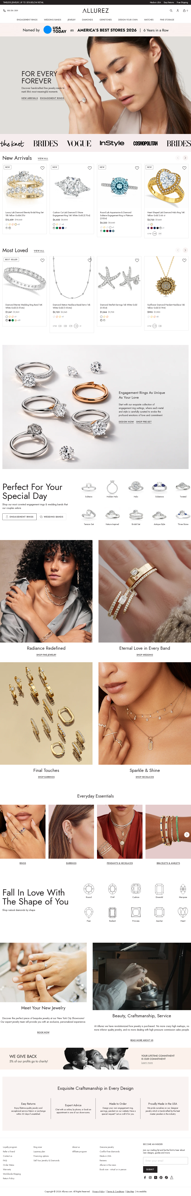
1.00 (76, 326)
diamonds (7, 320)
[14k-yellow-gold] (10, 224)
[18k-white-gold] (60, 224)
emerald (12, 320)
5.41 (160, 234)
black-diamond (10, 320)
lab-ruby (60, 228)
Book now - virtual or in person (113, 1169)
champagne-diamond (15, 320)
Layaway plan (39, 1151)
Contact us (7, 1156)
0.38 (160, 326)
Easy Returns (169, 2)
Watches (149, 19)
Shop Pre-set (144, 422)
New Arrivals (29, 98)
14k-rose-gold (12, 224)
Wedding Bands (52, 19)
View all (43, 158)
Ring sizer (38, 1147)
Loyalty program (10, 1147)
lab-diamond (10, 228)
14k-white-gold (7, 224)
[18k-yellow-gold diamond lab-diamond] (15, 224)
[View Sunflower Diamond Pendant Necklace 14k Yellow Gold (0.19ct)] (166, 278)
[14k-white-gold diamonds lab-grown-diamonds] (101, 317)
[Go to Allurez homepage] (96, 10)
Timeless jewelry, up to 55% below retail (23, 2)
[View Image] (12, 143)
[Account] (177, 10)
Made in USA (155, 2)
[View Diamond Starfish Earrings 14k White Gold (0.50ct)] (119, 278)
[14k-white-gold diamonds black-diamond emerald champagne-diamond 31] (7, 317)
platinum (110, 227)
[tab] (51, 516)
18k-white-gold (60, 224)
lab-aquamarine (113, 231)
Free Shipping (182, 2)
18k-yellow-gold (15, 224)
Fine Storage (167, 19)
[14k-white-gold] (7, 224)
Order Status (8, 1164)
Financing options (41, 1156)
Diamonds (87, 19)
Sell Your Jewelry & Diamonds (46, 1160)
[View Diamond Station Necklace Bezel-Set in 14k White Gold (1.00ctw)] (72, 278)
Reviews (103, 1160)
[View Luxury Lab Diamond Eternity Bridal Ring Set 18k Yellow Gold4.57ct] (25, 186)
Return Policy (8, 1178)
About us (76, 1147)
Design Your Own (128, 19)
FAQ (5, 1160)
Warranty (7, 1169)
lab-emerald (57, 228)
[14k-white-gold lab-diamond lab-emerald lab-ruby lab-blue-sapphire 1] (54, 224)
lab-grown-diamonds (104, 320)
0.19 (154, 326)
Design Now (126, 422)
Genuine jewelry (107, 1147)
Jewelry (72, 19)
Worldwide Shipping (12, 1173)
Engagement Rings (27, 19)
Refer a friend (9, 1151)
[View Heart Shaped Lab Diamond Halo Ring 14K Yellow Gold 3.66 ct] (166, 186)
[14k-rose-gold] (12, 224)
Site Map (130, 1191)
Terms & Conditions (115, 1191)
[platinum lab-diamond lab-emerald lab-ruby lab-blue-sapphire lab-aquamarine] (110, 227)
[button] (185, 158)
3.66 (154, 234)
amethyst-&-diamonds (148, 228)
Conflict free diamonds (110, 1151)
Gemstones (106, 19)
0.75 (70, 326)
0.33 (60, 326)
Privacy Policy (99, 1191)
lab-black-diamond (157, 228)
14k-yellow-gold (10, 224)
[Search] (171, 10)
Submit (150, 1169)
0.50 (65, 326)
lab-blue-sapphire (63, 228)
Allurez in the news (108, 1164)
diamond (7, 228)
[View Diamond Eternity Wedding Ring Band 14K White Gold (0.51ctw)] (25, 278)
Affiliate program (79, 1151)
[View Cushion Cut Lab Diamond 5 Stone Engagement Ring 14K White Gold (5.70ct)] (72, 186)
